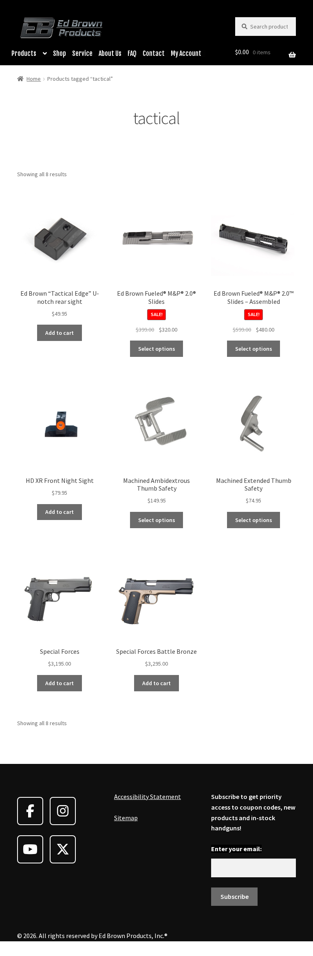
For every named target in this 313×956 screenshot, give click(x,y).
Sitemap (126, 818)
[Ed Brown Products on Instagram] (63, 811)
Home (33, 78)
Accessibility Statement (147, 796)
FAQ (132, 53)
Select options (156, 348)
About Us (110, 53)
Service (82, 53)
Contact (154, 53)
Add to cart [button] (59, 332)
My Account (186, 53)
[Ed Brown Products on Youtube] (30, 849)
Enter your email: (236, 849)
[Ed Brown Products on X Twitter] (63, 849)
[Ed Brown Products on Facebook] (30, 811)
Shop (59, 53)
